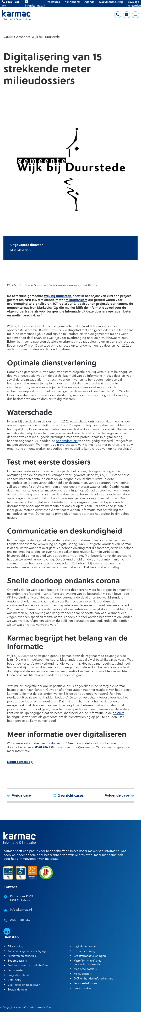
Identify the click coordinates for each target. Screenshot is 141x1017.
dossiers (118, 712)
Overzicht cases (70, 795)
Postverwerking (83, 988)
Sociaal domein (17, 989)
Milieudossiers (19, 250)
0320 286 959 (44, 747)
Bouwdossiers (16, 970)
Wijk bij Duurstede (58, 296)
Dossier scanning (84, 951)
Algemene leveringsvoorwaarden (18, 1014)
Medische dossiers (85, 969)
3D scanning (15, 946)
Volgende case (117, 795)
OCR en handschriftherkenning (93, 978)
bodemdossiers (67, 440)
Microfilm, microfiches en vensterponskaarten (88, 962)
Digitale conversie (85, 946)
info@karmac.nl (84, 747)
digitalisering (56, 743)
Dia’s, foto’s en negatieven (24, 985)
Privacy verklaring (99, 1014)
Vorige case (21, 795)
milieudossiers (76, 300)
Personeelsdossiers (85, 983)
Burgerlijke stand (18, 975)
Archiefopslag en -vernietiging (27, 951)
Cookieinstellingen (48, 1014)
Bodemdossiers (17, 960)
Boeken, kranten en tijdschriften (28, 965)
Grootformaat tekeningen (90, 956)
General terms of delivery (74, 1014)
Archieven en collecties (22, 956)
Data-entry (14, 980)
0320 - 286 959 (20, 920)
